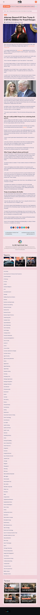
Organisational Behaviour (8, 499)
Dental (5, 361)
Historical (5, 432)
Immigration (6, 448)
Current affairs (6, 348)
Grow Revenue (6, 420)
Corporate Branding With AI (9, 338)
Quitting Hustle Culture (8, 512)
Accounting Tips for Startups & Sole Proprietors (13, 273)
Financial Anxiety (7, 404)
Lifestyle (5, 461)
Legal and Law (6, 458)
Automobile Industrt (7, 291)
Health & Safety (7, 425)
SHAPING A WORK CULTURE (9, 535)
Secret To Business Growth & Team (10, 532)
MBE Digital (6, 476)
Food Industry (6, 407)
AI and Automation (7, 276)
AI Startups (6, 279)
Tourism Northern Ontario (8, 558)
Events (29, 258)
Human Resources (7, 445)
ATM (5, 289)
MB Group (6, 471)
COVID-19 (5, 343)
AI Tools (5, 281)
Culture (5, 345)
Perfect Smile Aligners (8, 504)
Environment (6, 391)
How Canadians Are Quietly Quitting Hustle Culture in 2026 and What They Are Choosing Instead (27, 602)
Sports (5, 545)
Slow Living (6, 540)
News (5, 14)
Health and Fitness (7, 427)
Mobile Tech (6, 489)
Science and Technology (8, 530)
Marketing (6, 468)
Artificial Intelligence (7, 286)
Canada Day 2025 (7, 317)
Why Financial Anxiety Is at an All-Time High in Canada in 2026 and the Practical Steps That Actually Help (11, 602)
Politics (5, 509)
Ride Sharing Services (8, 525)
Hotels (5, 437)
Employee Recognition (8, 381)
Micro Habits (6, 484)
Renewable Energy (7, 520)
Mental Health (6, 479)
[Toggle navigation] (4, 1)
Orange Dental (6, 496)
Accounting (6, 271)
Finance (5, 402)
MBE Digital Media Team (11, 22)
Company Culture (7, 332)
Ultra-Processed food (8, 568)
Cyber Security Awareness (9, 358)
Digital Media (6, 368)
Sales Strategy (6, 527)
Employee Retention (7, 384)
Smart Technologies (7, 543)
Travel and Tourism (7, 566)
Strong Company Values (8, 550)
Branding (5, 294)
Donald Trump (19, 50)
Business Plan (6, 309)
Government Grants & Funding (9, 414)
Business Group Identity (8, 304)
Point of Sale (6, 507)
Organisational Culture (8, 502)
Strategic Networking (8, 548)
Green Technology (7, 417)
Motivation (6, 491)
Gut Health (6, 422)
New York (25, 127)
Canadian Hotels (7, 320)
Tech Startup (6, 555)
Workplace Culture (7, 573)
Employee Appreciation (8, 379)
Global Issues (6, 412)
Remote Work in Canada (8, 517)
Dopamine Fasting (7, 371)
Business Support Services (9, 314)
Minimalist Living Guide (8, 486)
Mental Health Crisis (7, 481)
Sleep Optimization (7, 537)
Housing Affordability (8, 440)
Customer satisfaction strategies (10, 350)
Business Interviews (7, 307)
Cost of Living (6, 340)
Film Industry (19, 258)
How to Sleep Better (8, 443)
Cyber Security (6, 355)
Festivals (5, 396)
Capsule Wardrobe (7, 322)
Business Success (7, 312)
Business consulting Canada (9, 302)
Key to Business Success (8, 455)
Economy (5, 373)
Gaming (5, 409)
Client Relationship (7, 325)
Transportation (6, 563)
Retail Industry (6, 522)
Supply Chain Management (9, 553)
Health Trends (6, 430)
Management (6, 466)
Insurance (5, 450)
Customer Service (7, 353)
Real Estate (6, 514)
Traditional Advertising (8, 561)
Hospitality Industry (7, 435)
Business (7, 258)
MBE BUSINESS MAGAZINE (9, 473)
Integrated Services (7, 453)
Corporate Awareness (8, 335)
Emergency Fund (7, 376)
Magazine (5, 463)
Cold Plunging (6, 330)
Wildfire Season (7, 571)
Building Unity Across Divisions (9, 297)
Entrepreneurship (7, 389)
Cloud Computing (7, 327)
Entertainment (6, 386)
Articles (5, 284)
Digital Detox (6, 363)
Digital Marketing (7, 366)
